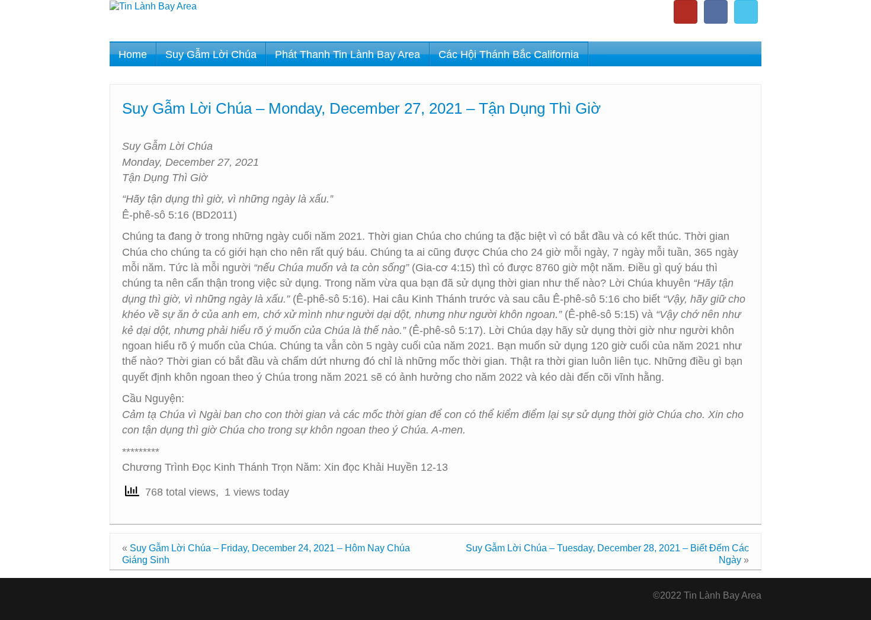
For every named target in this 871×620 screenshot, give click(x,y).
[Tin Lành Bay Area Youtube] (685, 12)
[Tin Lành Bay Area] (153, 6)
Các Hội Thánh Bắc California (508, 54)
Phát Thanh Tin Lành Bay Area (347, 54)
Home (133, 54)
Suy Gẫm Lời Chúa (211, 54)
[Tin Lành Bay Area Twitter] (746, 12)
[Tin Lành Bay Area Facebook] (716, 12)
